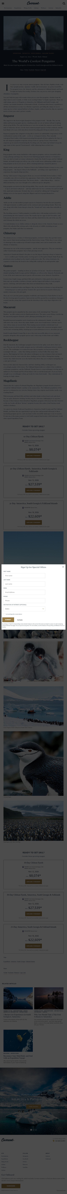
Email (5, 588)
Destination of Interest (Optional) (14, 604)
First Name (6, 571)
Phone (5, 596)
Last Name (6, 580)
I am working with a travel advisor (14, 614)
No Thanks (20, 620)
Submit (8, 620)
